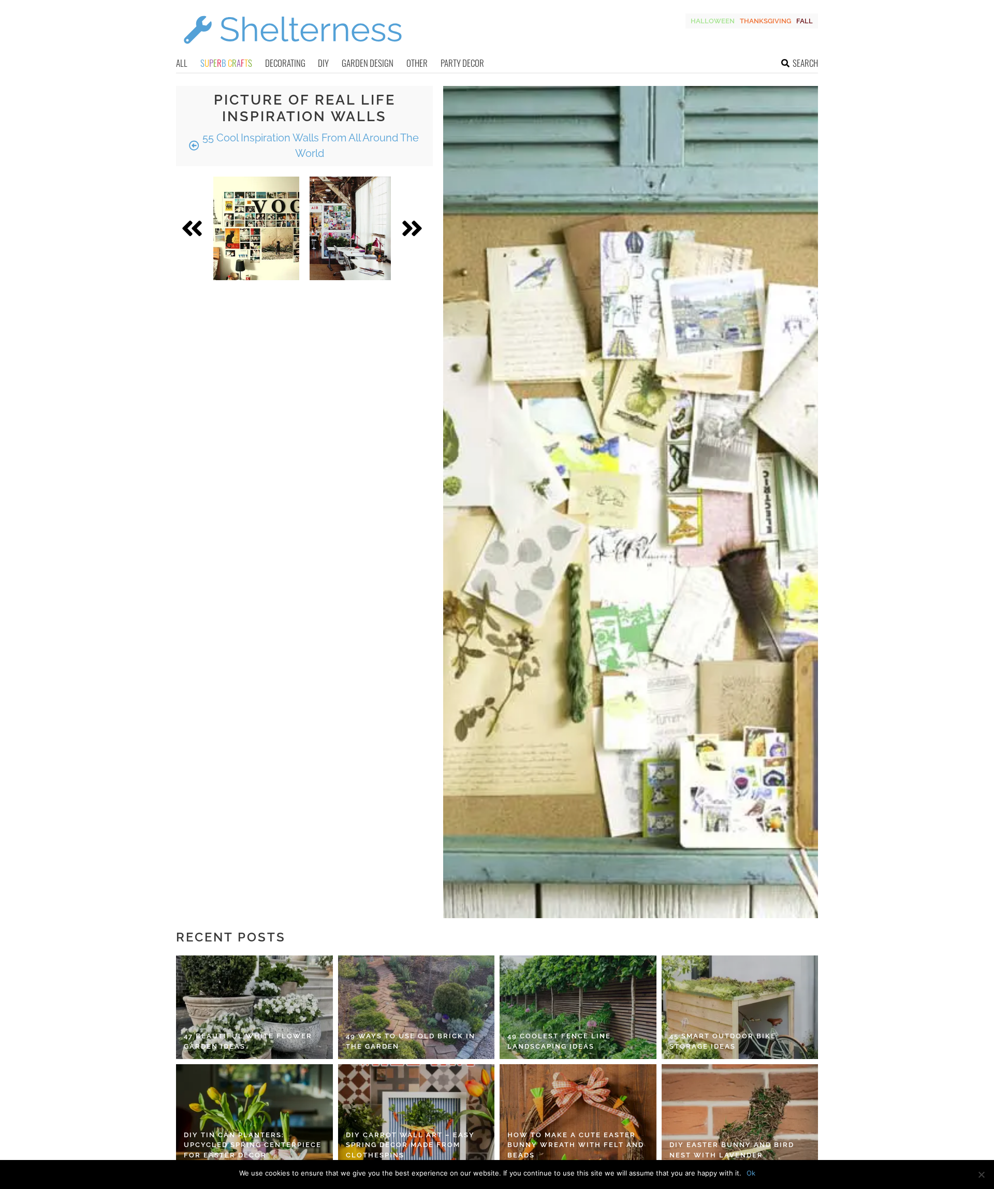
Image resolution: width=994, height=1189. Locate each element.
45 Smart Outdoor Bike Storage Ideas (722, 1041)
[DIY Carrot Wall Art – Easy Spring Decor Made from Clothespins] (416, 1116)
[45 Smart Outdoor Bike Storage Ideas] (740, 1007)
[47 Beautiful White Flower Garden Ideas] (254, 1007)
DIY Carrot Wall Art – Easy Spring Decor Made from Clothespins (410, 1145)
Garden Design (367, 62)
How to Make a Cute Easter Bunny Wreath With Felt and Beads (575, 1145)
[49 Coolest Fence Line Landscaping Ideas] (578, 1007)
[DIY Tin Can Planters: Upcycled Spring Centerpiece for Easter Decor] (254, 1116)
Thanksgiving (765, 21)
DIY (323, 62)
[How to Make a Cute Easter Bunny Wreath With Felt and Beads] (578, 1116)
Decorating (285, 62)
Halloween (713, 21)
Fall (804, 21)
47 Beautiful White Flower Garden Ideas (248, 1041)
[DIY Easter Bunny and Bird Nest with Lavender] (740, 1116)
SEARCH (805, 62)
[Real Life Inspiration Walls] (256, 228)
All (181, 62)
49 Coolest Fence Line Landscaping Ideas (559, 1041)
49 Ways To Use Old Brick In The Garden (410, 1041)
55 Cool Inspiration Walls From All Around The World (309, 146)
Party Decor (462, 62)
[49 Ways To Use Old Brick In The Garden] (416, 1007)
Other (417, 62)
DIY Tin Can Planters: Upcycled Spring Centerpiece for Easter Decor (252, 1145)
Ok (751, 1173)
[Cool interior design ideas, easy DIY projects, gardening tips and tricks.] (292, 50)
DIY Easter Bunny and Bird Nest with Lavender (731, 1150)
